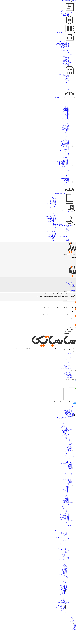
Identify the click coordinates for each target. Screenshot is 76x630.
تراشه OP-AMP (53, 237)
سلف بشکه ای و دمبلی (65, 178)
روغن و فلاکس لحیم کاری (64, 47)
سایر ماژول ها (66, 119)
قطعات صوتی (53, 206)
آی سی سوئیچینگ (53, 235)
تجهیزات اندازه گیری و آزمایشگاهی (63, 43)
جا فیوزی (67, 182)
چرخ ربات (67, 77)
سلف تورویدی (66, 179)
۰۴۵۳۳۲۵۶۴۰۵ (73, 322)
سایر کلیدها (54, 210)
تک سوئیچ (54, 208)
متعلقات (70, 62)
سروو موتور (67, 85)
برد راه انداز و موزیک (65, 229)
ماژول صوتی (67, 114)
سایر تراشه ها (53, 240)
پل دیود (68, 169)
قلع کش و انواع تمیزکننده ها (64, 50)
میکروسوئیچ (54, 215)
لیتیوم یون (54, 226)
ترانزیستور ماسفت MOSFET (64, 155)
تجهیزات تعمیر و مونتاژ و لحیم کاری (62, 44)
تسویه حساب (69, 356)
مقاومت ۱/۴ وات (53, 201)
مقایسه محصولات (68, 358)
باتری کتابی (54, 222)
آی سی (55, 233)
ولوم (55, 205)
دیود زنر (67, 171)
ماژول (68, 103)
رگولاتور (67, 176)
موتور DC (67, 86)
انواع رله (67, 99)
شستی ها (54, 211)
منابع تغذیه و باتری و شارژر (51, 216)
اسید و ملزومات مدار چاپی (64, 45)
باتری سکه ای (53, 220)
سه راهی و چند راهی (68, 458)
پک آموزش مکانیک (66, 15)
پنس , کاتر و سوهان (65, 61)
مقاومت (54, 195)
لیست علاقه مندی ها (68, 373)
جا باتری (54, 229)
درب (68, 232)
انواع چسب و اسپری (65, 63)
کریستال (67, 98)
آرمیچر (68, 226)
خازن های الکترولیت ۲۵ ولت (64, 163)
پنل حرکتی (67, 231)
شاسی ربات (67, 80)
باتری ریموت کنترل (52, 219)
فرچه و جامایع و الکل (65, 49)
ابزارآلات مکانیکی (66, 58)
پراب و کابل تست (66, 60)
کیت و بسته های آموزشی (67, 363)
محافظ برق (67, 214)
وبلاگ (71, 376)
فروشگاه (70, 354)
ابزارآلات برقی (69, 42)
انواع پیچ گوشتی (66, 59)
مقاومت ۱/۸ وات (53, 202)
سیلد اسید (54, 224)
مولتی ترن (54, 204)
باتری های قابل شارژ (52, 223)
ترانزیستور (67, 153)
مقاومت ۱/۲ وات (53, 200)
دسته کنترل (67, 79)
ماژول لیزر (67, 117)
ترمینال (68, 126)
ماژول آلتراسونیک (66, 106)
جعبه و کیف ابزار (66, 65)
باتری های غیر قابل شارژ (51, 218)
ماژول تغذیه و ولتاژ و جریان (64, 108)
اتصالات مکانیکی (66, 75)
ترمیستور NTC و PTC (52, 198)
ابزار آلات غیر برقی (68, 54)
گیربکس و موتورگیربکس (67, 473)
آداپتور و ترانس (53, 217)
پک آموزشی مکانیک (68, 412)
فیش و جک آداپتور (66, 133)
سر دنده (67, 233)
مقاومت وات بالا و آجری (51, 203)
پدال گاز (67, 230)
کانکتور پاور (67, 134)
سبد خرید (70, 355)
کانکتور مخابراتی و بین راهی (64, 137)
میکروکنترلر (54, 242)
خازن (68, 158)
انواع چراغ (67, 227)
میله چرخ (67, 238)
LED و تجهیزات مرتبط (65, 145)
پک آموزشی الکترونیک (65, 13)
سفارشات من (69, 374)
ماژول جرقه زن (66, 109)
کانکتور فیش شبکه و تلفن (64, 135)
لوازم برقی (69, 211)
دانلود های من (69, 375)
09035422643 (73, 320)
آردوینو (55, 232)
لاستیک (68, 237)
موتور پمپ (67, 87)
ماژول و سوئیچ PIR (65, 118)
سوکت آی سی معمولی (65, 129)
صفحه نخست (69, 353)
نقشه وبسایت (69, 377)
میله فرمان (67, 239)
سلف (68, 177)
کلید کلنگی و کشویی (63, 585)
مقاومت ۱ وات (53, 199)
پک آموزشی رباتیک (66, 14)
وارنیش (68, 142)
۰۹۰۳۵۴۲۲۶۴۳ (73, 259)
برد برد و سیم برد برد (65, 55)
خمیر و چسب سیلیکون (65, 46)
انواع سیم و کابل (66, 140)
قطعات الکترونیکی (65, 144)
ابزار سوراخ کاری (66, 57)
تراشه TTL (54, 238)
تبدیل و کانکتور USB (65, 125)
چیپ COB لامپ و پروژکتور (64, 150)
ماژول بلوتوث (66, 107)
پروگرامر (54, 241)
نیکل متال (54, 228)
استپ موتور (67, 84)
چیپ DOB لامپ (66, 151)
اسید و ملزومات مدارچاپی (62, 419)
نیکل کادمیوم (53, 227)
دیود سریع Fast (66, 172)
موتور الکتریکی (66, 83)
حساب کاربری (69, 372)
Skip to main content (72, 0)
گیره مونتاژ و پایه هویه (65, 51)
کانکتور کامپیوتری (66, 136)
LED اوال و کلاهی (66, 146)
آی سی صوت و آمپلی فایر (51, 236)
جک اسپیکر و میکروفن (65, 127)
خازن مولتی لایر (66, 167)
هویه (68, 53)
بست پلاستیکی (66, 64)
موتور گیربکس (66, 455)
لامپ (68, 152)
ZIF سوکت (67, 503)
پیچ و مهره (67, 76)
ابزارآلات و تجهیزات (68, 366)
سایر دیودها (67, 175)
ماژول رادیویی (66, 113)
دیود (68, 168)
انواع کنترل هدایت (66, 228)
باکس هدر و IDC (66, 123)
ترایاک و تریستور (66, 538)
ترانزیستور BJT (66, 154)
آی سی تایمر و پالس (52, 234)
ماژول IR (67, 105)
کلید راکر (54, 212)
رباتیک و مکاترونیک (68, 367)
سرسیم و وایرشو (66, 128)
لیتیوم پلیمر (54, 225)
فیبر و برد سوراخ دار (65, 143)
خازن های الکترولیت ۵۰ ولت (64, 164)
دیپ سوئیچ (54, 209)
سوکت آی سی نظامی (65, 130)
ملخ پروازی (67, 82)
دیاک (68, 170)
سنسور (68, 100)
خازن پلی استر (66, 165)
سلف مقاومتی (66, 180)
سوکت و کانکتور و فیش (65, 120)
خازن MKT (67, 159)
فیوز (68, 181)
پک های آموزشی (69, 12)
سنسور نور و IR (66, 102)
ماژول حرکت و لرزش (65, 110)
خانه (75, 293)
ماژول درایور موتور (65, 111)
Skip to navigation (65, 0)
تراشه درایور (54, 239)
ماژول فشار (67, 115)
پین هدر (68, 124)
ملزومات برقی (66, 215)
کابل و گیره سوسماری (65, 141)
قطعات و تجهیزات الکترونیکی (66, 368)
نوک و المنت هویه (66, 52)
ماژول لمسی (66, 116)
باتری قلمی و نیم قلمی (52, 221)
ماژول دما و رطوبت (65, 112)
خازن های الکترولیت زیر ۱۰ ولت (63, 161)
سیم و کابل (69, 520)
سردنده (70, 471)
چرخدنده (67, 78)
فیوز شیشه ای (66, 184)
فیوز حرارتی (67, 183)
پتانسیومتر (65, 568)
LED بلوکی (67, 147)
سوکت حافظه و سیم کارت (64, 132)
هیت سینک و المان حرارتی (51, 243)
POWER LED (66, 149)
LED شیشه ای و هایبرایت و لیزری (63, 148)
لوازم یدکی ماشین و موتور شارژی (65, 225)
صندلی (68, 234)
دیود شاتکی (65, 555)
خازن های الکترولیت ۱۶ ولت (64, 162)
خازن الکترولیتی (66, 160)
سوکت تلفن (67, 131)
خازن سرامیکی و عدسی (64, 166)
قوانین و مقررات (68, 357)
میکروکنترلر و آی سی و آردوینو (63, 602)
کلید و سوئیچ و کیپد (52, 207)
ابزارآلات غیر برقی (68, 429)
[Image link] (53, 346)
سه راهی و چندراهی (65, 212)
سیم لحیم (67, 48)
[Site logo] (72, 253)
